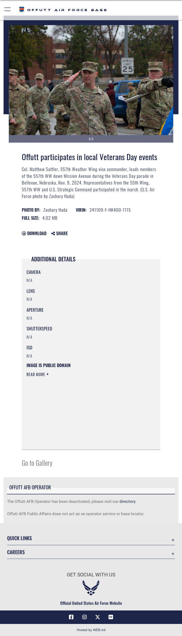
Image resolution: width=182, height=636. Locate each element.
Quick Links (19, 538)
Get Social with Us (91, 575)
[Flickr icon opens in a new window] (110, 617)
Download (36, 233)
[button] (7, 10)
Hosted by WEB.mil (91, 630)
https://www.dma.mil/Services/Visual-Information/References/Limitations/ (82, 411)
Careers (16, 552)
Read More (36, 374)
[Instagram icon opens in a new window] (84, 617)
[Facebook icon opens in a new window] (71, 617)
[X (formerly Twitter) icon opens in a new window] (97, 617)
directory (127, 501)
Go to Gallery (37, 462)
